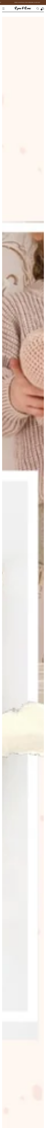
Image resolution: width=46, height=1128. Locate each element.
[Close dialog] (43, 551)
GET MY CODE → (34, 568)
